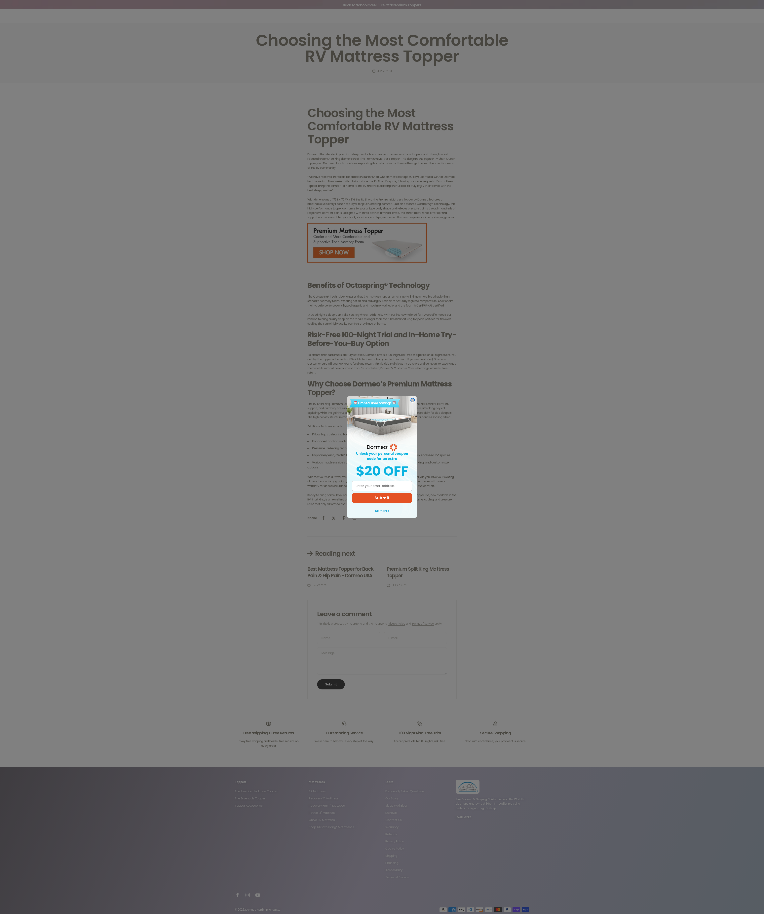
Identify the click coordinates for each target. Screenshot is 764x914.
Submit (382, 498)
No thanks (382, 511)
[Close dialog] (413, 400)
